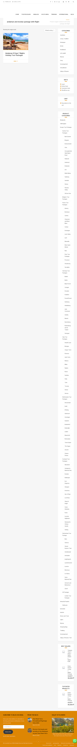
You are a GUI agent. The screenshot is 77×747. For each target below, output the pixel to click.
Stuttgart (67, 333)
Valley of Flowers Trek (66, 637)
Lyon (66, 237)
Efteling (67, 410)
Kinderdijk (67, 428)
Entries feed (65, 86)
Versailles (67, 267)
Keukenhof (67, 424)
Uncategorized (64, 64)
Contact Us (65, 745)
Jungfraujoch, (68, 559)
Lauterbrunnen (68, 562)
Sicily (66, 379)
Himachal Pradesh (64, 601)
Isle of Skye (68, 494)
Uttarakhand (63, 67)
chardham (62, 35)
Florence (67, 353)
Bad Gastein (68, 136)
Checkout (72, 745)
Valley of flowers (64, 71)
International (63, 14)
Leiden (66, 431)
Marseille (67, 241)
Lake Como (67, 357)
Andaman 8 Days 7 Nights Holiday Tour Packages (15, 54)
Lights (61, 619)
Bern (66, 539)
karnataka (62, 608)
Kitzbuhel (67, 166)
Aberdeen (67, 464)
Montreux (67, 570)
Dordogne (67, 230)
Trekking (54, 14)
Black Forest (68, 283)
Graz (66, 147)
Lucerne (67, 566)
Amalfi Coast (68, 342)
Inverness (67, 490)
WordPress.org (65, 90)
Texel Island (68, 442)
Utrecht (67, 449)
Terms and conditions (47, 745)
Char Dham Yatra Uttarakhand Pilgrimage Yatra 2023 (40, 721)
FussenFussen (68, 298)
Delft (66, 406)
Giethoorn (67, 413)
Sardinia (67, 375)
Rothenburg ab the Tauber (68, 327)
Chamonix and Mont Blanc (67, 221)
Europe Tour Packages (66, 127)
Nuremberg (67, 322)
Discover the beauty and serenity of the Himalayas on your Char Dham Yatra (40, 731)
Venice (66, 389)
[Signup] (63, 1)
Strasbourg (67, 263)
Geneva (67, 542)
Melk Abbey (68, 173)
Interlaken (67, 555)
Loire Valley (68, 234)
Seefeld (67, 180)
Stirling (66, 529)
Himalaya (36, 14)
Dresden (67, 291)
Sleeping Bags (63, 627)
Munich (66, 318)
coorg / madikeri (64, 38)
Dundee (67, 474)
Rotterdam (67, 439)
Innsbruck (67, 162)
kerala (61, 46)
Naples (66, 368)
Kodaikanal (63, 49)
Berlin (66, 280)
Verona (66, 393)
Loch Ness (67, 497)
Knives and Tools (64, 616)
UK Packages (65, 592)
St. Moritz (67, 573)
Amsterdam (68, 402)
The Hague (67, 446)
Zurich (66, 588)
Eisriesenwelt (68, 143)
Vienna (66, 184)
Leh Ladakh (63, 53)
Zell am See (68, 193)
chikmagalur (63, 123)
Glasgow (67, 487)
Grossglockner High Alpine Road (68, 153)
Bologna (67, 346)
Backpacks (62, 120)
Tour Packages (26, 14)
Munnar (62, 57)
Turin (66, 382)
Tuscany (67, 386)
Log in (63, 84)
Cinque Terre (68, 350)
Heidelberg (67, 305)
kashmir (62, 612)
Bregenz (67, 140)
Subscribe (8, 732)
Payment (59, 745)
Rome (66, 371)
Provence (67, 260)
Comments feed (66, 88)
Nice (66, 250)
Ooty (61, 60)
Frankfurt (67, 294)
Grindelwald (68, 552)
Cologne (67, 287)
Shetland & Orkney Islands (67, 524)
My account (48, 743)
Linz (66, 169)
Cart (55, 745)
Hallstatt (67, 158)
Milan (66, 364)
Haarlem (67, 420)
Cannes (66, 215)
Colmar (66, 227)
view (15, 61)
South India (45, 14)
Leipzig (66, 314)
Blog (72, 14)
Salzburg (67, 177)
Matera (66, 360)
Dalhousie (64, 605)
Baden (66, 276)
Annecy (66, 208)
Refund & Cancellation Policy (67, 743)
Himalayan (62, 42)
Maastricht (67, 435)
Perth (66, 512)
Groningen (67, 417)
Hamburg (67, 302)
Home (17, 14)
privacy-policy (56, 743)
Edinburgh (67, 477)
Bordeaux (67, 212)
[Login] (66, 1)
